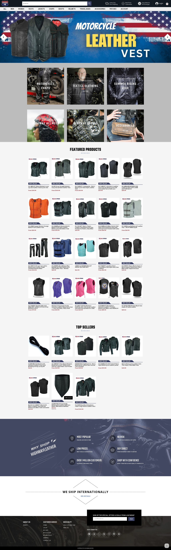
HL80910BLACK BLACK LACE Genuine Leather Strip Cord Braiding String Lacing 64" (37, 365)
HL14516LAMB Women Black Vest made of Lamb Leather (132, 306)
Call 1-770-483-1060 (69, 525)
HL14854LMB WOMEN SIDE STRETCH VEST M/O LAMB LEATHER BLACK (130, 188)
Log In (45, 527)
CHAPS (51, 9)
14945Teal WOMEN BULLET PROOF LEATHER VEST (83, 266)
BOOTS (61, 9)
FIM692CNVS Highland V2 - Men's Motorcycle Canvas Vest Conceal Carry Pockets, (85, 365)
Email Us (65, 527)
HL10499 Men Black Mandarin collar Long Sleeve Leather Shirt (85, 405)
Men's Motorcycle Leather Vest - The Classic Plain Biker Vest (132, 364)
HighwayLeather (89, 548)
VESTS (31, 9)
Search (25, 525)
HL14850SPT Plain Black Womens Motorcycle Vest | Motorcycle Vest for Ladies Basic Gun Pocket (62, 365)
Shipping (45, 538)
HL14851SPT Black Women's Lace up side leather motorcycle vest (38, 187)
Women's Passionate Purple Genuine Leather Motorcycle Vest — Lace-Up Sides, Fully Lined (62, 307)
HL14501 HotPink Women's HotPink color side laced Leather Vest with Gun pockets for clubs (85, 307)
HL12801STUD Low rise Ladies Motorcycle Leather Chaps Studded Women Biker (37, 267)
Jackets (41, 9)
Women (21, 9)
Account (124, 9)
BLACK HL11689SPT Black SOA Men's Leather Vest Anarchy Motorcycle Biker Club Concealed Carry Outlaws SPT (38, 407)
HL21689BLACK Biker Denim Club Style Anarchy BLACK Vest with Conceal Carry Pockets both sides (108, 227)
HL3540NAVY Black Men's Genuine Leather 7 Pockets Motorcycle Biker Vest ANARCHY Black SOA (108, 307)
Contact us (47, 540)
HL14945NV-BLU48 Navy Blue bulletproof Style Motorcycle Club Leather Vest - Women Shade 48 (61, 267)
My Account (47, 533)
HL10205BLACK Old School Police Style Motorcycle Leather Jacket (108, 364)
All (4, 9)
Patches (113, 9)
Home (45, 525)
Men (12, 9)
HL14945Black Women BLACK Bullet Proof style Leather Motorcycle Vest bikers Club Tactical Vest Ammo (60, 228)
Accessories (100, 9)
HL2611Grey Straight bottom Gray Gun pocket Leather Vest (61, 187)
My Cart (45, 530)
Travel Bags (85, 9)
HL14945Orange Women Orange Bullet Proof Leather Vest (38, 227)
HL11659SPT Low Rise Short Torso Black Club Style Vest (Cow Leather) (108, 267)
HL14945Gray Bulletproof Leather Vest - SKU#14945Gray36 (132, 227)
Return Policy (47, 535)
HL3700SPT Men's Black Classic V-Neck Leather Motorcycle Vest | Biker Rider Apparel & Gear (132, 267)
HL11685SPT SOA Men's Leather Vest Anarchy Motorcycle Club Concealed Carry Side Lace (108, 188)
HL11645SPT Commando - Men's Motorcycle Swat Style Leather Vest (85, 188)
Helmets (72, 9)
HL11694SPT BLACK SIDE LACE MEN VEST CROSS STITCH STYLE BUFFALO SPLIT (38, 307)
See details (85, 496)
